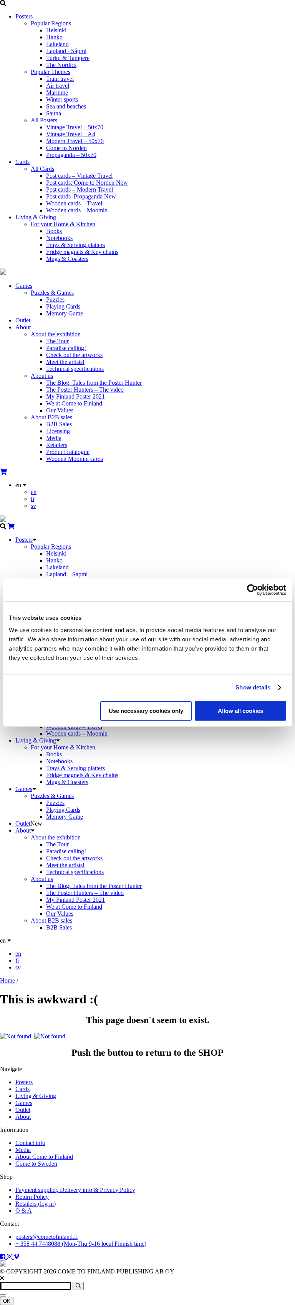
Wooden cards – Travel (74, 203)
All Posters (44, 120)
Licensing (58, 431)
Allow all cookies (240, 711)
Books (54, 231)
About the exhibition (56, 334)
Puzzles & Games (52, 292)
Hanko (54, 37)
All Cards (42, 168)
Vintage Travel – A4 (70, 134)
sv (33, 505)
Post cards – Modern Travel (79, 189)
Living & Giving (35, 217)
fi (32, 499)
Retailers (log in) (35, 1203)
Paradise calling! (66, 348)
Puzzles (55, 299)
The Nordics (61, 65)
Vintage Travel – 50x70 (74, 127)
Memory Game (64, 313)
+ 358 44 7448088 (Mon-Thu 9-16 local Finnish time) (80, 1243)
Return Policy (32, 1196)
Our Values (59, 410)
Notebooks (59, 238)
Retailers (56, 445)
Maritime (57, 92)
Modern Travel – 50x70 (75, 141)
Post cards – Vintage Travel (79, 175)
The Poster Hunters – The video (85, 389)
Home (7, 980)
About (23, 327)
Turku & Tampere (67, 58)
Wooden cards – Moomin (77, 210)
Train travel (60, 78)
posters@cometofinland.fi (46, 1236)
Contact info (30, 1143)
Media (53, 438)
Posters (24, 16)
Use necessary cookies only (146, 711)
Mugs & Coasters (67, 258)
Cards (22, 162)
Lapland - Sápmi (66, 51)
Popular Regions (51, 23)
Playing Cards (63, 306)
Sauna (53, 113)
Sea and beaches (66, 106)
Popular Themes (50, 71)
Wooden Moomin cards (74, 459)
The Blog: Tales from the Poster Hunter (94, 382)
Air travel (57, 85)
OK (6, 1301)
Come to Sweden (36, 1163)
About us (42, 375)
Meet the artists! (65, 362)
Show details (252, 687)
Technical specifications (75, 368)
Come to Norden (66, 148)
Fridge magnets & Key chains (82, 252)
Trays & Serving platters (75, 245)
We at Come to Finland (74, 403)
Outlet (22, 320)
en (33, 492)
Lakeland (57, 44)
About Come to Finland (44, 1156)
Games (23, 285)
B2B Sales (59, 424)
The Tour (57, 341)
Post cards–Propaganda (81, 196)
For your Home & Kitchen (63, 224)
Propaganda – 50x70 (71, 155)
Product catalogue (67, 452)
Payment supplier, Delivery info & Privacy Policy (75, 1190)
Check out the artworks (74, 355)
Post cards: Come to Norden (87, 182)
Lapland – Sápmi (67, 574)
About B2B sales (51, 417)
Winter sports (62, 99)
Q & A (23, 1210)
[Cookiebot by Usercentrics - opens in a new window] (252, 590)
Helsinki (56, 30)
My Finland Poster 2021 (75, 396)
